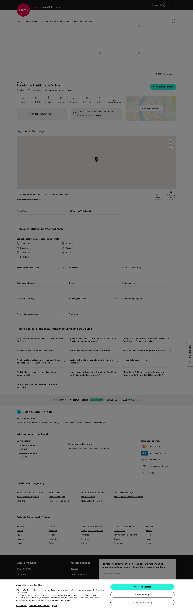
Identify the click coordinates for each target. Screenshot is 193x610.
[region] (96, 594)
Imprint (54, 606)
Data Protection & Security (39, 606)
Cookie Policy (21, 606)
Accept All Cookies (142, 587)
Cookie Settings (142, 594)
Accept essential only (142, 602)
